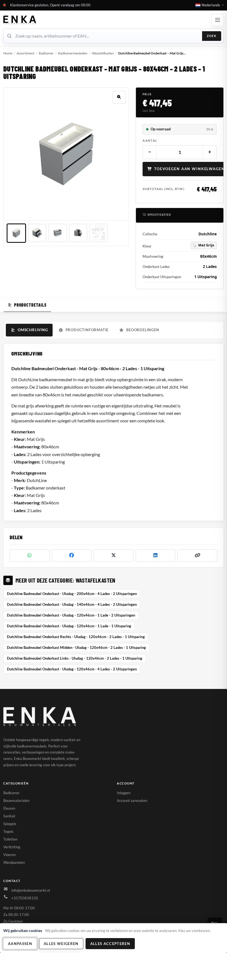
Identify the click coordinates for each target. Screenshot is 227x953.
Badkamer (46, 53)
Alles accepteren (110, 943)
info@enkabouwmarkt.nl (30, 890)
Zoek (211, 36)
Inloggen (123, 793)
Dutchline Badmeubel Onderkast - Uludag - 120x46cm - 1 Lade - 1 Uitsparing (69, 626)
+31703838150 (24, 898)
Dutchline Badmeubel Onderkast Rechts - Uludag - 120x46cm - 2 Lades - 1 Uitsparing (76, 637)
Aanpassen (20, 943)
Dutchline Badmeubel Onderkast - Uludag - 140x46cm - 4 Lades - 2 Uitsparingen (72, 604)
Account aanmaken (132, 800)
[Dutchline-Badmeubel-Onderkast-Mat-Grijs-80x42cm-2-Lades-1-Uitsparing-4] (78, 233)
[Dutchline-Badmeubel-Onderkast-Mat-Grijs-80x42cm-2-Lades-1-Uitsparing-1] (16, 233)
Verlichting (11, 847)
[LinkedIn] (156, 555)
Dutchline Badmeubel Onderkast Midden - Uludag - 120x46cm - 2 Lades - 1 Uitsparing (76, 647)
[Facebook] (72, 555)
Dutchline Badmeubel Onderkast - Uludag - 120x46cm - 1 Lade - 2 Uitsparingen (71, 615)
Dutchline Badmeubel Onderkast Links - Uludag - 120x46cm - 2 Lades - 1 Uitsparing (74, 658)
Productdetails (30, 304)
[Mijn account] (20, 19)
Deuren (9, 808)
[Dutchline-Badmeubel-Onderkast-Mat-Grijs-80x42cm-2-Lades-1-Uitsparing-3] (57, 233)
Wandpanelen (14, 862)
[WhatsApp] (30, 555)
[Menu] (217, 20)
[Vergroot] (119, 97)
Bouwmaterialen (16, 800)
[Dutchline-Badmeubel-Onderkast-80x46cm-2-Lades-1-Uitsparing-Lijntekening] (98, 233)
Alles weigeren (61, 943)
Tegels (8, 831)
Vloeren (9, 854)
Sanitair (9, 816)
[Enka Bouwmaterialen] (40, 716)
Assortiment (25, 53)
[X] (113, 555)
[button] (209, 5)
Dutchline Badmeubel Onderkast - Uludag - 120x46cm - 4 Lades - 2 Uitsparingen (72, 669)
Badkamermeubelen (72, 53)
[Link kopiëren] (197, 555)
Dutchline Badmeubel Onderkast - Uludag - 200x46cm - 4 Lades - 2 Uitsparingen (72, 593)
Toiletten (10, 839)
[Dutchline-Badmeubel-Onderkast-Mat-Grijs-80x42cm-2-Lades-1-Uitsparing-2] (37, 233)
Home (7, 53)
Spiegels (9, 824)
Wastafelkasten (103, 53)
